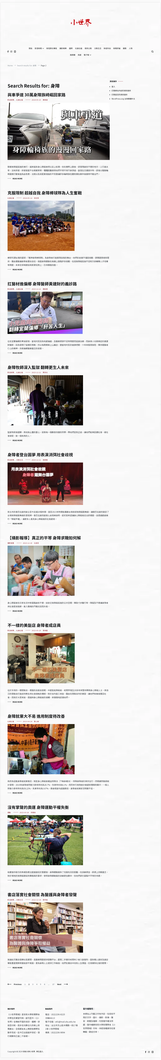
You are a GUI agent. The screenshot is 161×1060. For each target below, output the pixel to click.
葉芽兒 (45, 372)
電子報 (86, 55)
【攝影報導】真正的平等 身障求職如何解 (44, 538)
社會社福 (78, 48)
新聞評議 (116, 48)
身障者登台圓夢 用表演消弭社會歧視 (40, 454)
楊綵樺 (45, 289)
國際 (71, 48)
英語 (79, 55)
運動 (124, 48)
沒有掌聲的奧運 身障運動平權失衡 (38, 807)
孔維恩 (36, 543)
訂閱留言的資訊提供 (119, 94)
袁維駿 (45, 460)
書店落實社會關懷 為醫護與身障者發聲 (42, 894)
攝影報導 (63, 48)
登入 (113, 86)
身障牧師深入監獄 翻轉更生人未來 (38, 367)
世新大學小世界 (29, 1051)
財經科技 (107, 48)
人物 (130, 48)
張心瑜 (36, 721)
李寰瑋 (33, 812)
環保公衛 (88, 48)
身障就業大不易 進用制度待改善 (36, 716)
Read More (17, 178)
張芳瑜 (45, 900)
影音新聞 (38, 48)
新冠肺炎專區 (51, 48)
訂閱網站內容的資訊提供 (121, 90)
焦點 (30, 48)
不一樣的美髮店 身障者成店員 (34, 625)
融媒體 (72, 55)
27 (54, 984)
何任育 (36, 198)
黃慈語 (45, 100)
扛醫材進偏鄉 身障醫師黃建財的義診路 (42, 284)
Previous (18, 984)
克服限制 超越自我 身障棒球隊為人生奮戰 (45, 193)
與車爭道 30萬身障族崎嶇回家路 (37, 94)
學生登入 (39, 1051)
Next (59, 984)
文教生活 (97, 48)
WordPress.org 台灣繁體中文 (123, 98)
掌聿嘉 (45, 630)
